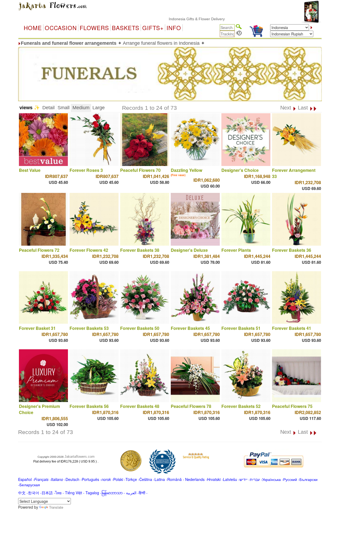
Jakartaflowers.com (79, 457)
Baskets (125, 27)
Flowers (94, 27)
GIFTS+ (153, 27)
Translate (56, 507)
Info (174, 27)
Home (33, 27)
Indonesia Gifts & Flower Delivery (182, 19)
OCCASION (61, 27)
